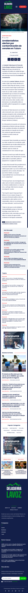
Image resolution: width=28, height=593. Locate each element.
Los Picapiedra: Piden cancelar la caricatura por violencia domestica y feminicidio (7, 472)
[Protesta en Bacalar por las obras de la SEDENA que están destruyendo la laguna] (14, 363)
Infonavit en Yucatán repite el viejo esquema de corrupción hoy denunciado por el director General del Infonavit (15, 251)
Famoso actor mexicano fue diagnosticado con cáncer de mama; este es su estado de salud (14, 266)
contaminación (6, 223)
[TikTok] (12, 591)
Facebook (11, 223)
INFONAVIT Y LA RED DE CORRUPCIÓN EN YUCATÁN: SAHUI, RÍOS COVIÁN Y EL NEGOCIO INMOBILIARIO (13, 313)
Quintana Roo (6, 35)
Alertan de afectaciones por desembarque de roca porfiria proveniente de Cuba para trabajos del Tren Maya (13, 414)
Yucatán (6, 247)
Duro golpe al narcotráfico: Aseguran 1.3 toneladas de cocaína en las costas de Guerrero (15, 243)
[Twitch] (15, 591)
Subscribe (23, 578)
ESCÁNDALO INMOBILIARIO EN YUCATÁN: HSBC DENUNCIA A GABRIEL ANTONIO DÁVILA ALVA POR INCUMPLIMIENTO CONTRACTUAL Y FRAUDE (13, 320)
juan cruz (15, 52)
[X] (12, 59)
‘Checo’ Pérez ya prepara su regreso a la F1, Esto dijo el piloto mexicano (13, 327)
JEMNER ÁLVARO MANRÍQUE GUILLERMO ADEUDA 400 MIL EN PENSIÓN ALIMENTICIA (12, 396)
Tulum (15, 223)
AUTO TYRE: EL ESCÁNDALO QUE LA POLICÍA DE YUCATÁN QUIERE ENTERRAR (15, 259)
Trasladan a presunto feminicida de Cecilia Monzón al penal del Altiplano (21, 472)
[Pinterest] (15, 59)
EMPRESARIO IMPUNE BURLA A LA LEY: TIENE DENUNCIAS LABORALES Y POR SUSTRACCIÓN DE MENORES (13, 405)
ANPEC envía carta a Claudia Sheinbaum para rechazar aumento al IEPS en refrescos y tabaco (15, 236)
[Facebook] (9, 59)
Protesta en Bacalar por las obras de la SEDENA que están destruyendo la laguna (13, 376)
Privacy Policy (14, 581)
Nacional (6, 232)
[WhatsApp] (19, 59)
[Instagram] (9, 591)
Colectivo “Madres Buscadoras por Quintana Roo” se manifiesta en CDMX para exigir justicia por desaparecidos (13, 386)
